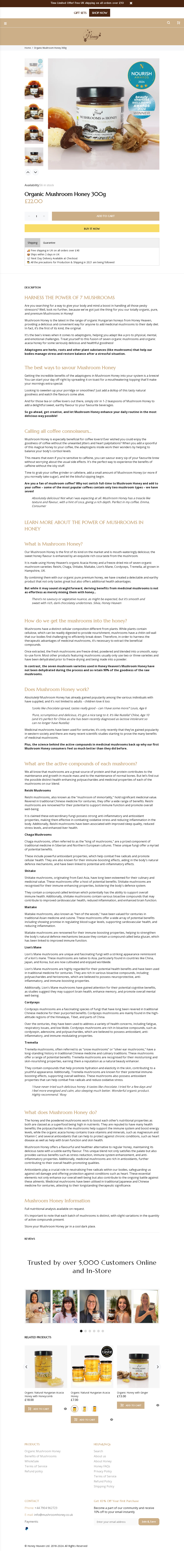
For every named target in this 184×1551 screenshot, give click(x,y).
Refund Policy (103, 1481)
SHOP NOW (99, 13)
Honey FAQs (102, 1466)
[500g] (84, 1408)
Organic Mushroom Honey (43, 1451)
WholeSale (32, 1461)
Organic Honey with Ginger (132, 1392)
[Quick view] (65, 1408)
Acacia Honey (89, 563)
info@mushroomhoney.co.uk (53, 1515)
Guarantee (49, 242)
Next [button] (35, 172)
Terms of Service (36, 1466)
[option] (34, 69)
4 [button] (94, 1331)
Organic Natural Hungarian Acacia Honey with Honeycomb (44, 1394)
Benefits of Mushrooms (41, 1456)
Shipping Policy (104, 1486)
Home (28, 47)
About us (100, 1456)
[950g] (94, 1408)
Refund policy (34, 1471)
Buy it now (92, 228)
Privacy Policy (103, 1471)
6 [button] (103, 1331)
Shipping (32, 242)
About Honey (103, 1461)
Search (98, 1451)
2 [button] (85, 1331)
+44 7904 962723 (46, 1508)
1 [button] (81, 1331)
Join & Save (149, 1521)
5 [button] (98, 1331)
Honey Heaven (141, 320)
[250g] (74, 1408)
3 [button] (90, 1331)
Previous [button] (28, 172)
